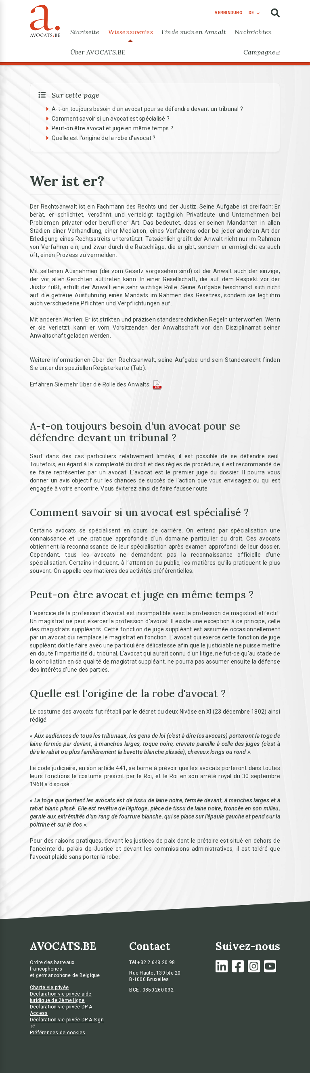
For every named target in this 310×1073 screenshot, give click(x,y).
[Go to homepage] (45, 19)
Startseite (85, 32)
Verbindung (228, 12)
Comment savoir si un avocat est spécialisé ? (111, 118)
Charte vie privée (49, 987)
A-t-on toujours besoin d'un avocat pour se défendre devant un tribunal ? (147, 109)
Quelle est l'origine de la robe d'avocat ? (104, 138)
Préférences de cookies (58, 1032)
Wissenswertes (130, 32)
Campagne (259, 52)
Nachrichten (253, 32)
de (251, 12)
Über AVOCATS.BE (98, 52)
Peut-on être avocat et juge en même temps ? (112, 128)
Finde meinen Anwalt (193, 32)
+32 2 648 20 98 (156, 962)
